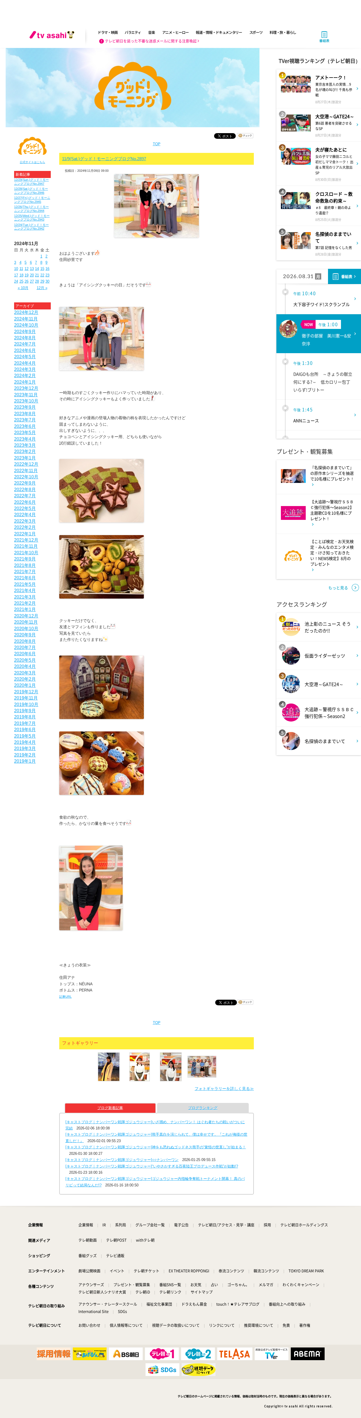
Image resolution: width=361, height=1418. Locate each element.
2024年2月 (25, 375)
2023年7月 (25, 419)
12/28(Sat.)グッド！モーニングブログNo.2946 (31, 190)
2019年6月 (25, 729)
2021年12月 (26, 540)
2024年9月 (25, 331)
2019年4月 (25, 742)
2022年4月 (25, 514)
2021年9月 (25, 559)
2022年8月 (25, 489)
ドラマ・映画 (107, 32)
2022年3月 (25, 521)
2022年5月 (25, 508)
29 (42, 281)
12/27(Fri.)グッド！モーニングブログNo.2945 (32, 199)
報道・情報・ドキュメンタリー (219, 32)
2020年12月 (26, 616)
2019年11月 (26, 698)
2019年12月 (26, 691)
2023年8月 (25, 413)
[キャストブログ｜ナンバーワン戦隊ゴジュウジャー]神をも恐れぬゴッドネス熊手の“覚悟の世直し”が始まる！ (155, 1147)
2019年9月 (25, 710)
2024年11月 (26, 318)
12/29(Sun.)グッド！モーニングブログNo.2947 (31, 181)
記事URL (65, 996)
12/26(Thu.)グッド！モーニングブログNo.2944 (31, 208)
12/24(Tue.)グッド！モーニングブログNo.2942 (31, 226)
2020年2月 (25, 679)
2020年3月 (25, 672)
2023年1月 (25, 458)
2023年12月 (26, 388)
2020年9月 (25, 634)
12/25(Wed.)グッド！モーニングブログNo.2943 (32, 217)
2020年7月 (25, 647)
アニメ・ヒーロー (175, 32)
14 (37, 269)
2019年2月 (25, 755)
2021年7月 (25, 571)
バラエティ (133, 32)
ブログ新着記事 (110, 1108)
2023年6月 (25, 426)
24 (16, 281)
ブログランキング (202, 1108)
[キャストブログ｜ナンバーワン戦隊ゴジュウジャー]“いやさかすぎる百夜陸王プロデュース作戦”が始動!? (151, 1166)
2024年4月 (25, 363)
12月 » (42, 288)
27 (32, 281)
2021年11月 (26, 546)
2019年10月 (26, 704)
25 (21, 281)
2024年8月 (25, 337)
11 (21, 269)
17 (16, 275)
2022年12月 (26, 464)
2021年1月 (25, 609)
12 (26, 269)
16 (47, 269)
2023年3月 (25, 445)
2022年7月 (25, 495)
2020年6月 (25, 653)
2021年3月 (25, 597)
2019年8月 (25, 717)
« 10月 (23, 288)
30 (47, 281)
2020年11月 (26, 622)
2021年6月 (25, 577)
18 (21, 275)
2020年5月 (25, 660)
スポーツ (256, 32)
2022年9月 (25, 483)
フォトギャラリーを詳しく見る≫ (224, 1088)
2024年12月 (26, 312)
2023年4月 (25, 439)
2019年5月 (25, 736)
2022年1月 (25, 533)
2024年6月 (25, 350)
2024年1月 (25, 382)
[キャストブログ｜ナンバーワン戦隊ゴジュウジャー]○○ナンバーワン (122, 1160)
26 (26, 281)
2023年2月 (25, 451)
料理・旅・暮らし (283, 32)
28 (37, 281)
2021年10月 (26, 552)
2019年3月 (25, 748)
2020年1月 (25, 685)
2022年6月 (25, 502)
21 (37, 275)
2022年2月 (25, 527)
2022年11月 (26, 470)
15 (42, 269)
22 (42, 275)
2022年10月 (26, 476)
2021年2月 (25, 603)
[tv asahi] (53, 37)
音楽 (151, 32)
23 (47, 275)
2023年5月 (25, 432)
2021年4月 (25, 590)
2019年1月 (25, 761)
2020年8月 (25, 641)
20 (32, 275)
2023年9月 (25, 407)
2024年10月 (26, 325)
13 (32, 269)
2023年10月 (26, 401)
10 (16, 269)
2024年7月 (25, 344)
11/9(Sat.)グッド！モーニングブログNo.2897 (104, 158)
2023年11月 (26, 394)
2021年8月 (25, 565)
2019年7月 (25, 723)
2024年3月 (25, 369)
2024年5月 (25, 356)
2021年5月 (25, 584)
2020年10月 (26, 628)
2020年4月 (25, 666)
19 (26, 275)
